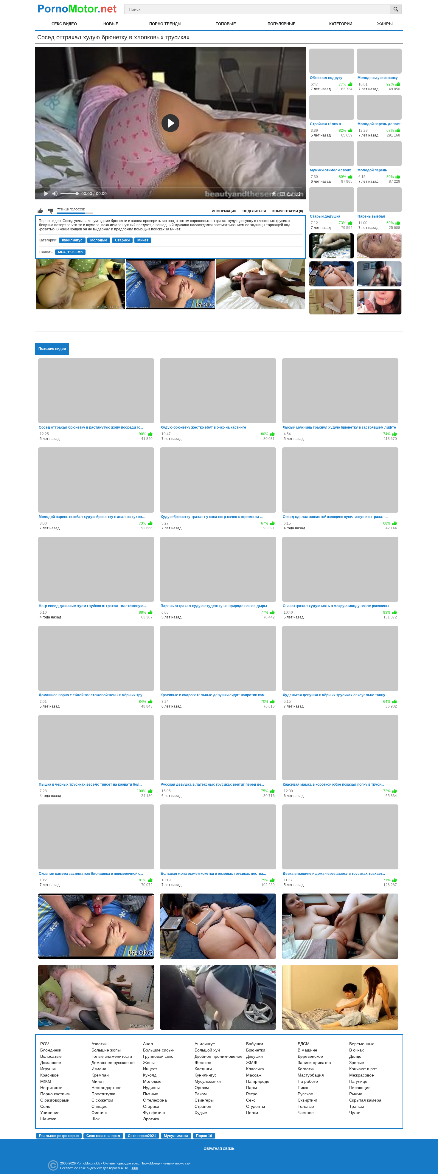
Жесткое (203, 1062)
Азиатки (99, 1043)
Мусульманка (176, 1136)
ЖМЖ (251, 1062)
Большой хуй (207, 1050)
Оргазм (202, 1087)
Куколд (149, 1075)
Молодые (98, 240)
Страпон (203, 1106)
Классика (255, 1068)
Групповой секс (158, 1056)
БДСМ (304, 1043)
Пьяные (150, 1093)
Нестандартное (106, 1087)
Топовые (226, 24)
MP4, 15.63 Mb (70, 252)
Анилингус (205, 1043)
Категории (340, 24)
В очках (356, 1050)
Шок (95, 1118)
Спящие (99, 1106)
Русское (305, 1093)
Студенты (255, 1106)
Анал (148, 1043)
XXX (135, 1168)
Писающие (360, 1087)
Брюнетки (255, 1050)
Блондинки (50, 1050)
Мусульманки (208, 1081)
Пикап (304, 1087)
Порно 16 (204, 1136)
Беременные (362, 1043)
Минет (142, 240)
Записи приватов (314, 1062)
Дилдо (355, 1056)
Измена (98, 1068)
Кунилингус (72, 240)
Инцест (150, 1068)
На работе (308, 1081)
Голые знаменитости (111, 1056)
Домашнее (50, 1062)
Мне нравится (40, 210)
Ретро (251, 1093)
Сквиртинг (307, 1100)
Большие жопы (106, 1050)
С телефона (155, 1100)
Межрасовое (361, 1075)
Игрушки (48, 1068)
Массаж (253, 1075)
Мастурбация (311, 1075)
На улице (358, 1081)
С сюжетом (102, 1100)
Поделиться (254, 211)
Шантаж (48, 1118)
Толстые (306, 1106)
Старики (122, 240)
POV (44, 1043)
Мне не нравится (50, 210)
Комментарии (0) (287, 211)
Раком (201, 1093)
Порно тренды (165, 24)
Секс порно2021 (142, 1136)
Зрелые (356, 1062)
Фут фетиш (154, 1112)
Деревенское (310, 1056)
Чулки (355, 1112)
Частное (306, 1112)
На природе (257, 1081)
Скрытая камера (365, 1100)
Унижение (50, 1112)
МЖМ (45, 1081)
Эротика (151, 1118)
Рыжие (355, 1093)
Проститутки (103, 1093)
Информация (224, 211)
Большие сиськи (159, 1050)
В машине (307, 1050)
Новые (110, 24)
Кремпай (100, 1075)
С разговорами (54, 1100)
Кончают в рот (363, 1068)
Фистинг (99, 1112)
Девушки (254, 1056)
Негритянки (51, 1087)
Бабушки (254, 1043)
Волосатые (51, 1056)
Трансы (356, 1106)
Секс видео (64, 24)
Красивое (49, 1075)
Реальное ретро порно (59, 1136)
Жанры (385, 24)
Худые (201, 1112)
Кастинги (203, 1068)
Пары (251, 1087)
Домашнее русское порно (116, 1062)
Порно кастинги (55, 1093)
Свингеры (204, 1100)
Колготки (306, 1068)
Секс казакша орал (103, 1136)
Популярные (282, 24)
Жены (149, 1062)
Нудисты (151, 1087)
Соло (45, 1106)
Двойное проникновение (219, 1056)
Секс (250, 1100)
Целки (252, 1112)
